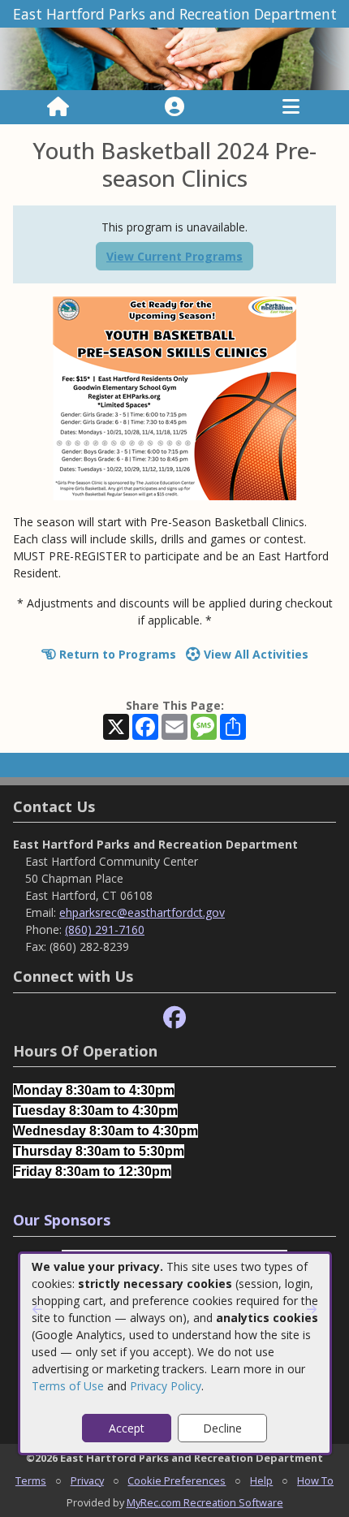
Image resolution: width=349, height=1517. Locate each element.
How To (315, 1480)
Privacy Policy (165, 1386)
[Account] (174, 107)
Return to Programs (116, 654)
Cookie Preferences (176, 1480)
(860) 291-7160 (104, 929)
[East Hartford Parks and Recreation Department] (174, 58)
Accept (126, 1428)
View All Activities (254, 654)
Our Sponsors (61, 1220)
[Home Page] (58, 107)
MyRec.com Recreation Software (205, 1502)
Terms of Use (68, 1386)
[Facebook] (174, 1018)
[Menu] (290, 107)
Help (261, 1480)
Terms (30, 1480)
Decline (222, 1428)
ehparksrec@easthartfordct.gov (142, 912)
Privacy (87, 1480)
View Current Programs (174, 256)
